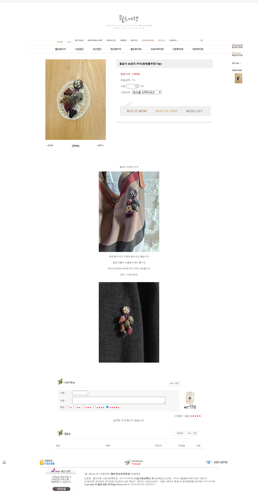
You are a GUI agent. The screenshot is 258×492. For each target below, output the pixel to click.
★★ (79, 407)
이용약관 (89, 481)
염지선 (140, 481)
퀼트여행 (102, 484)
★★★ (88, 407)
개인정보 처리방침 (104, 481)
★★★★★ (114, 407)
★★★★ (100, 407)
